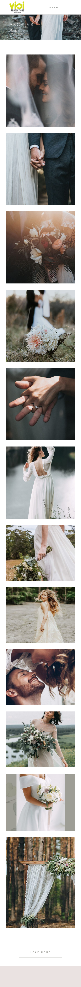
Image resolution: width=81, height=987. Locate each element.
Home (13, 30)
